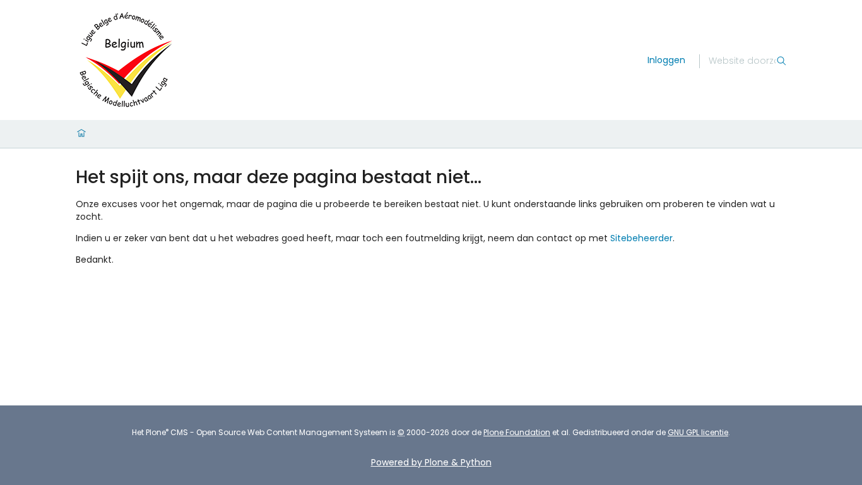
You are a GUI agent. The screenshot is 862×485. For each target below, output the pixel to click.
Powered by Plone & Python (431, 462)
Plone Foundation (516, 432)
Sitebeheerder (641, 238)
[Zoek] (781, 61)
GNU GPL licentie (698, 432)
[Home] (81, 134)
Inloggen (666, 60)
